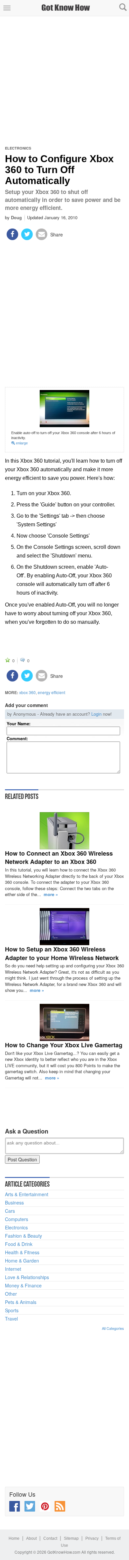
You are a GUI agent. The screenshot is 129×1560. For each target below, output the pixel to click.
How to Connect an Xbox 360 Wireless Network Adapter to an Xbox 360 (59, 857)
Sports (12, 1310)
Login (96, 714)
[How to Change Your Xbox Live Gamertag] (64, 1022)
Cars (10, 1210)
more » (51, 894)
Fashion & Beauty (23, 1235)
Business (14, 1202)
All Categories (113, 1328)
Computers (16, 1219)
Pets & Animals (20, 1302)
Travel (11, 1318)
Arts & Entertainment (26, 1194)
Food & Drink (18, 1244)
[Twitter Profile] (29, 1506)
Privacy (92, 1538)
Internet (13, 1269)
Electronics (18, 148)
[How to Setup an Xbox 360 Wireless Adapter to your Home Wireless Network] (64, 926)
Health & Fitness (22, 1252)
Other (11, 1293)
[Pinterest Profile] (45, 1506)
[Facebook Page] (14, 1506)
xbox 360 (27, 692)
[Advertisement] (64, 81)
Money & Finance (23, 1285)
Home (14, 1538)
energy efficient (51, 692)
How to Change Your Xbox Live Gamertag (63, 1045)
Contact (50, 1538)
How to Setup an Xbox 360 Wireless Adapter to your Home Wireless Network (62, 953)
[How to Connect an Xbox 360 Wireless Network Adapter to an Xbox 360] (64, 830)
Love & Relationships (27, 1277)
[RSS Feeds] (60, 1506)
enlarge (21, 443)
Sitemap (71, 1538)
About (31, 1538)
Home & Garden (22, 1260)
